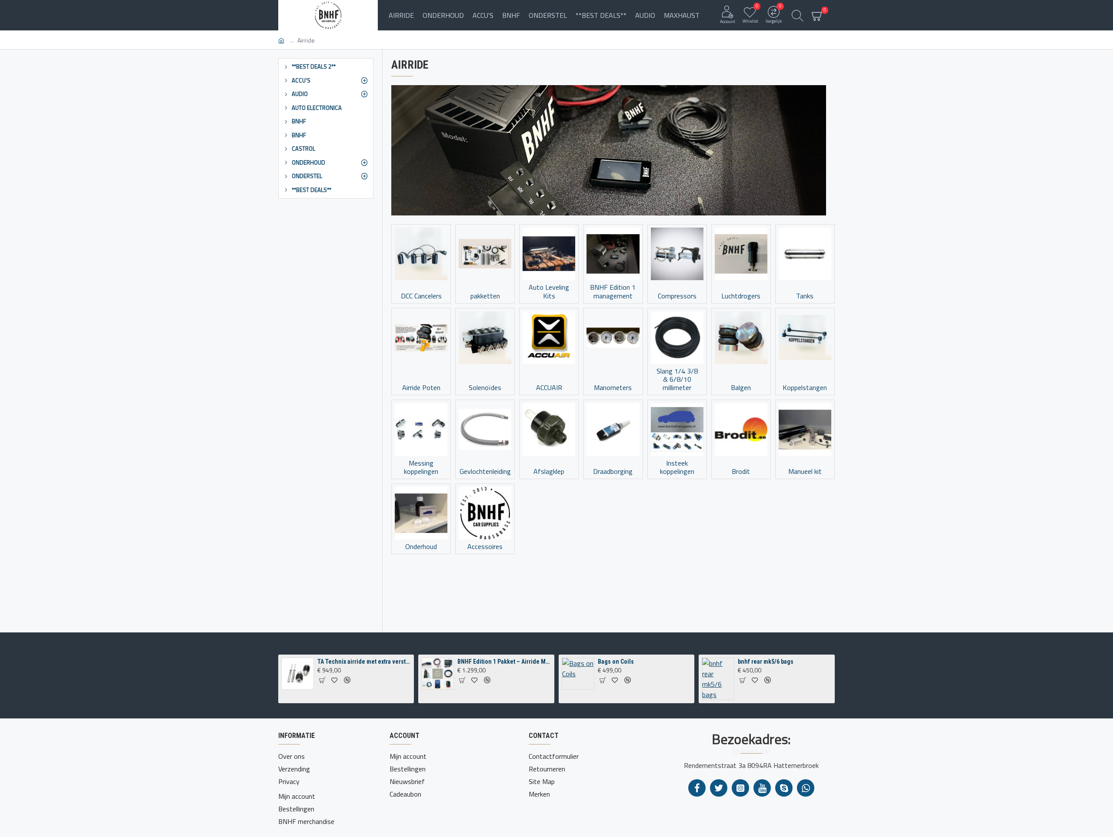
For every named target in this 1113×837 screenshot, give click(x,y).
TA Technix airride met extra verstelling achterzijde (364, 661)
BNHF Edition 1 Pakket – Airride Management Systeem (504, 661)
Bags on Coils (616, 661)
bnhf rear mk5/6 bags (765, 661)
